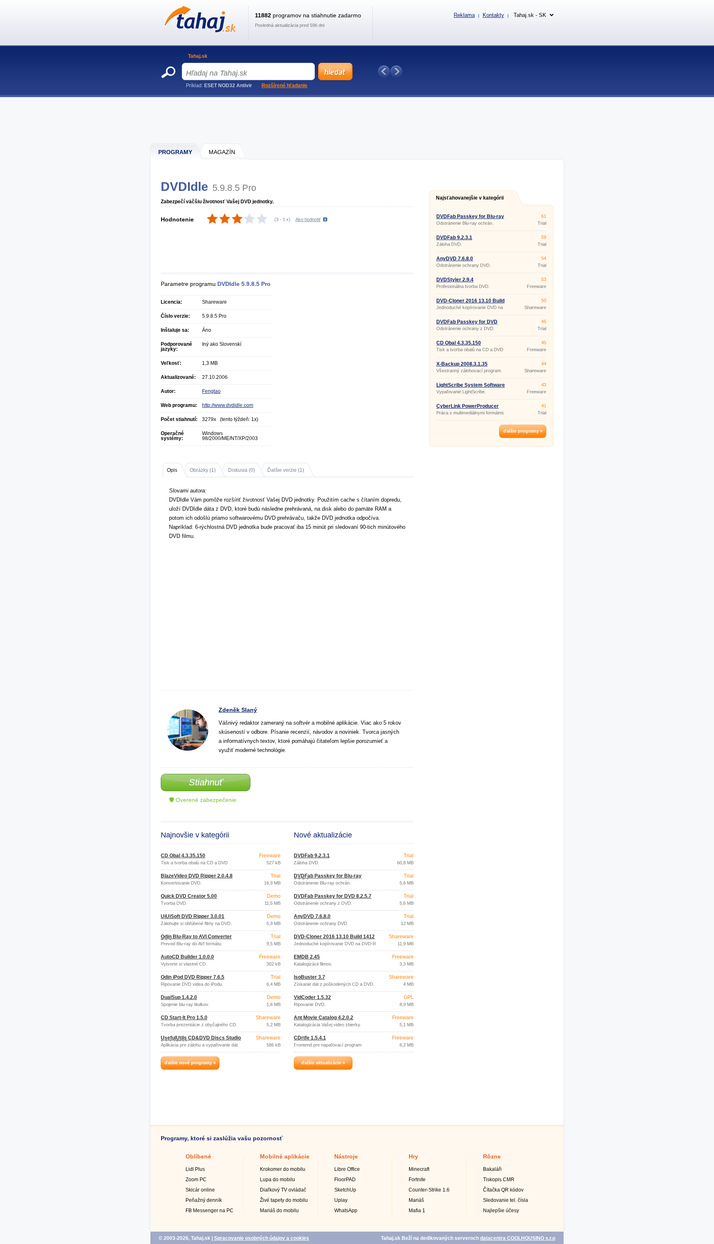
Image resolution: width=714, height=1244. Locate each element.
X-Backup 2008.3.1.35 (462, 364)
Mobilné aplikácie (284, 1156)
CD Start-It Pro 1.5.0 (184, 1017)
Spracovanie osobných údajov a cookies (261, 1238)
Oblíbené (198, 1156)
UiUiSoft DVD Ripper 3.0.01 (192, 916)
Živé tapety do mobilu (284, 1200)
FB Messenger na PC (209, 1210)
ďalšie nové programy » (190, 1062)
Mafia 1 (417, 1210)
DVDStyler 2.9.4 (455, 280)
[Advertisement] (357, 119)
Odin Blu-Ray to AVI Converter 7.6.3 (196, 939)
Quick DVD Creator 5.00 (189, 896)
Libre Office (347, 1169)
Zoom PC (196, 1179)
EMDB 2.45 (307, 957)
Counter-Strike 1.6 (429, 1190)
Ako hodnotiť (308, 219)
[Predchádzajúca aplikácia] (384, 71)
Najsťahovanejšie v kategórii (470, 198)
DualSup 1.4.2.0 (179, 997)
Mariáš (416, 1200)
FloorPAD (345, 1179)
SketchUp (345, 1190)
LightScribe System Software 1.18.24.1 (470, 387)
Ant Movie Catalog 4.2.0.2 (323, 1017)
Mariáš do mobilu (279, 1210)
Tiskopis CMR (498, 1179)
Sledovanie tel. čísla (505, 1200)
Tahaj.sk (197, 56)
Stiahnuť (206, 782)
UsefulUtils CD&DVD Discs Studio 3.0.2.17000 (201, 1040)
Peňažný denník (204, 1200)
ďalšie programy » (523, 430)
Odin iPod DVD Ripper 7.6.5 (192, 977)
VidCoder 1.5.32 (312, 997)
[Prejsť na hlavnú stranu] (198, 30)
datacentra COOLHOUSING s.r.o (517, 1238)
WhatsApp (345, 1210)
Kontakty (493, 15)
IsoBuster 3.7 (309, 977)
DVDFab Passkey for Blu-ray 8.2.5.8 (328, 878)
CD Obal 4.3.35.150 (183, 856)
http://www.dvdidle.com (227, 405)
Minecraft (419, 1169)
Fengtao (211, 391)
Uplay (340, 1200)
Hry (413, 1156)
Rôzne (492, 1156)
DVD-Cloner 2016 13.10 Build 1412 (334, 937)
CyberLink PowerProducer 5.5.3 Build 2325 (467, 408)
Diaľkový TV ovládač (283, 1190)
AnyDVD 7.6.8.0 (312, 916)
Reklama (464, 15)
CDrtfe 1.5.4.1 (310, 1038)
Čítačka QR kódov (503, 1190)
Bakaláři (492, 1169)
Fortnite (417, 1179)
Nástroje (346, 1156)
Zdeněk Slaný (238, 709)
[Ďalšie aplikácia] (396, 71)
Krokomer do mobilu (282, 1169)
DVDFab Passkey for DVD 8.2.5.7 (332, 896)
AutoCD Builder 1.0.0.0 (187, 957)
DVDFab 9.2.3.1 (312, 856)
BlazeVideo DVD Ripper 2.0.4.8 (197, 876)
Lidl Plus (195, 1169)
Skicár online (200, 1190)
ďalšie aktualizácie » (323, 1062)
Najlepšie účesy (501, 1210)
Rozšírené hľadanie (284, 85)
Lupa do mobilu (277, 1179)
